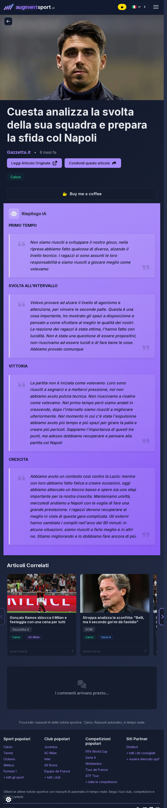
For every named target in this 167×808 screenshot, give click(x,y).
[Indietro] (8, 21)
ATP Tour (92, 776)
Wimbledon (93, 763)
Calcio (15, 177)
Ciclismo (9, 759)
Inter (47, 759)
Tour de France (96, 770)
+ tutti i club (52, 777)
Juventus (50, 747)
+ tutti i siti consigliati (140, 753)
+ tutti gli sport (13, 777)
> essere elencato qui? (143, 759)
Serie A (90, 757)
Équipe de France (57, 771)
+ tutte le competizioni (101, 782)
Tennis (8, 753)
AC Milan (50, 753)
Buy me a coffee (86, 194)
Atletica (8, 765)
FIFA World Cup (96, 751)
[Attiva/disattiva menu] (156, 7)
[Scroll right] (162, 616)
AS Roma (50, 765)
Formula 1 (10, 771)
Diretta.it (132, 747)
